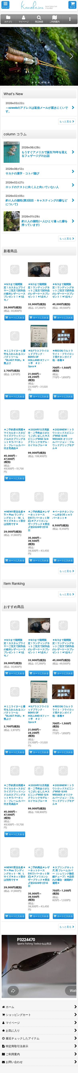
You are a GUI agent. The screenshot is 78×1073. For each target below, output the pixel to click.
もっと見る (65, 121)
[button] (5, 5)
